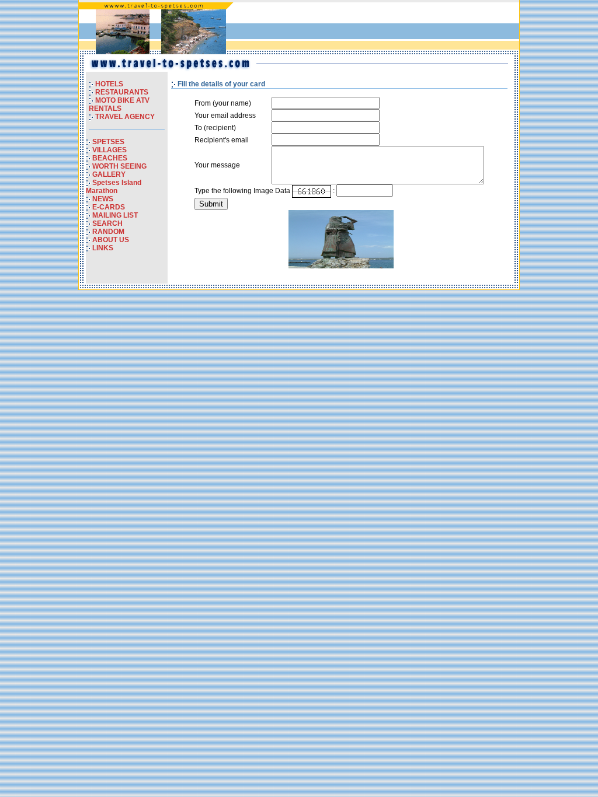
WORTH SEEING (119, 166)
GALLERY (109, 174)
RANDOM (108, 232)
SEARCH (107, 223)
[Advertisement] (380, 28)
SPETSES (108, 142)
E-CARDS (108, 207)
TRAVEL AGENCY (125, 117)
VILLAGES (109, 150)
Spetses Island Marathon (113, 187)
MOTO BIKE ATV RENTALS (119, 104)
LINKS (102, 248)
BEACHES (109, 158)
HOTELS (109, 84)
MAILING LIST (115, 215)
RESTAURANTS (121, 92)
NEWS (102, 199)
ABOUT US (110, 240)
